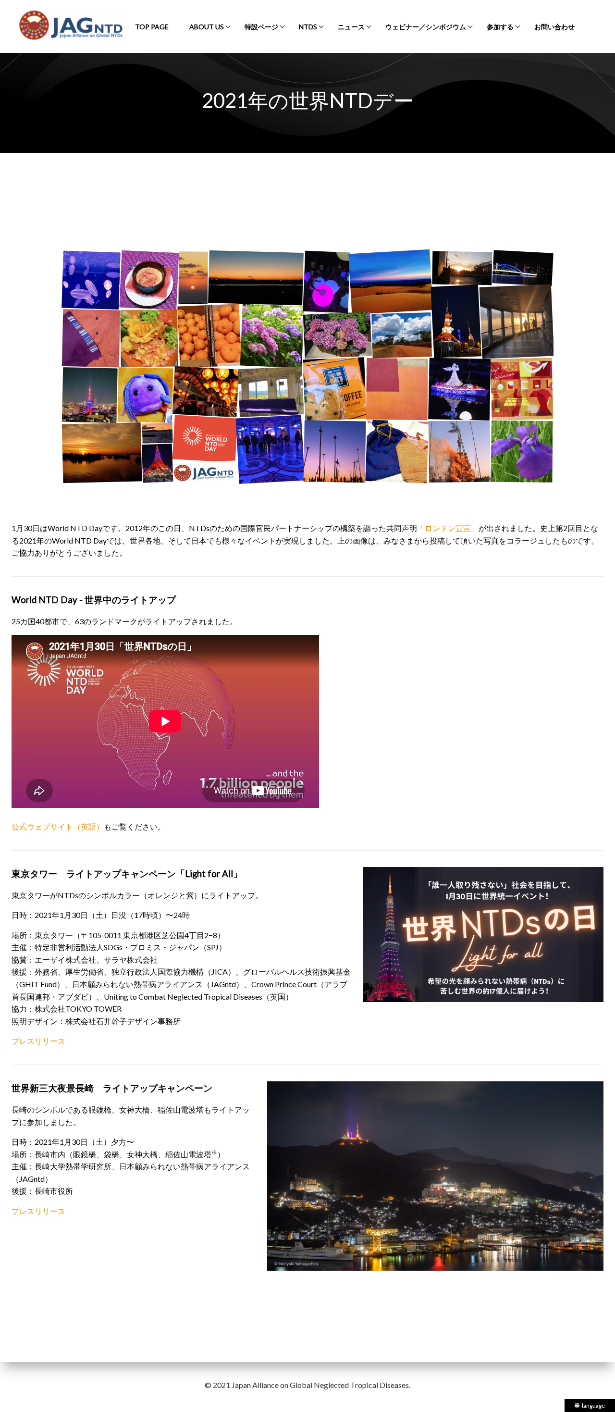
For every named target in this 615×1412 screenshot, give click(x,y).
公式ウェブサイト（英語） (58, 826)
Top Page (152, 27)
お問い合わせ (554, 27)
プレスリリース (38, 1040)
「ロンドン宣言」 (448, 528)
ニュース (351, 27)
